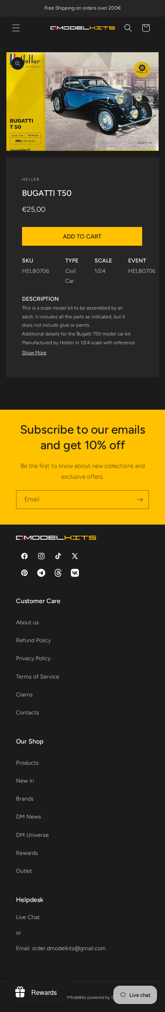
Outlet (24, 871)
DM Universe (32, 835)
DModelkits (75, 997)
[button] (16, 28)
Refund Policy (33, 640)
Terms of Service (37, 676)
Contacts (27, 712)
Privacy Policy (33, 658)
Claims (24, 694)
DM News (28, 816)
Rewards (27, 853)
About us (27, 622)
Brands (25, 798)
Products (27, 762)
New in (25, 780)
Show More (34, 352)
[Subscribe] (140, 499)
